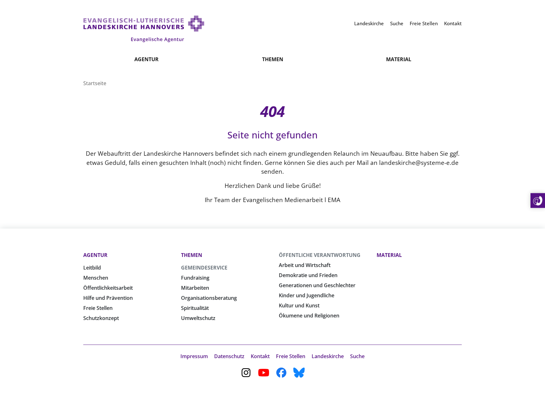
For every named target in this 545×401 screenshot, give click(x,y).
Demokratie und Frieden (308, 275)
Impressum (194, 356)
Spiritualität (195, 308)
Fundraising (195, 277)
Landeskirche (328, 356)
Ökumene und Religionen (309, 315)
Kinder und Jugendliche (306, 295)
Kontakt (260, 356)
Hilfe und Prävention (108, 297)
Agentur (146, 59)
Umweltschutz (198, 318)
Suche (357, 356)
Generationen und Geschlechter (317, 285)
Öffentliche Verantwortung (319, 255)
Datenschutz (229, 356)
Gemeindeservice (204, 267)
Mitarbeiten (195, 287)
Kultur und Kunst (299, 305)
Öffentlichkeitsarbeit (108, 287)
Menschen (95, 277)
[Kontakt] (537, 200)
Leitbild (92, 267)
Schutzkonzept (101, 318)
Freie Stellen (98, 308)
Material (398, 59)
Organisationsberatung (209, 297)
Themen (272, 59)
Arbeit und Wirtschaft (305, 265)
